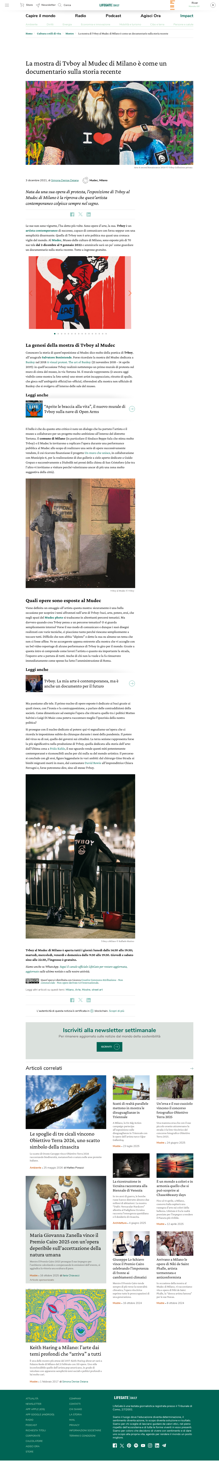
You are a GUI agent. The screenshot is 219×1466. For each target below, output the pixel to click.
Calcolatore (34, 1441)
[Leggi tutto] (191, 1068)
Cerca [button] (67, 5)
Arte (78, 990)
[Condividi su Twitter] (80, 214)
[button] (130, 293)
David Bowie (93, 763)
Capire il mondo (40, 15)
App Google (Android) (40, 1414)
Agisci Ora (151, 15)
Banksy (30, 362)
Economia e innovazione (95, 24)
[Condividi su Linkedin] (89, 214)
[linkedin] (157, 1445)
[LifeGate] (109, 5)
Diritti (50, 24)
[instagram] (150, 1445)
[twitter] (122, 1445)
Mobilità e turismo (130, 24)
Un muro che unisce (97, 453)
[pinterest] (129, 1445)
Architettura (120, 1223)
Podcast (113, 15)
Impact (186, 15)
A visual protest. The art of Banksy (69, 362)
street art (97, 990)
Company (75, 1398)
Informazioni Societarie (85, 1430)
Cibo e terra (157, 24)
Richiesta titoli (36, 1430)
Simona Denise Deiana (65, 180)
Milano (70, 990)
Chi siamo (75, 1409)
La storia (75, 1414)
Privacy (74, 1425)
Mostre (86, 990)
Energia (67, 24)
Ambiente (31, 24)
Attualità (32, 1398)
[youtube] (143, 1445)
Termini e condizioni (82, 1435)
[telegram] (164, 1445)
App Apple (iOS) (35, 1409)
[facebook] (115, 1445)
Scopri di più (116, 1011)
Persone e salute (183, 24)
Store (29, 5)
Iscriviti (106, 1046)
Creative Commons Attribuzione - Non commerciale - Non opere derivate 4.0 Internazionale (82, 981)
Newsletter (48, 5)
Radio (80, 15)
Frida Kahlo (57, 748)
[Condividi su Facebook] (72, 214)
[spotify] (136, 1445)
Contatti (75, 1404)
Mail (72, 1420)
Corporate (33, 1435)
